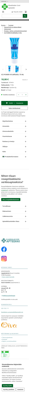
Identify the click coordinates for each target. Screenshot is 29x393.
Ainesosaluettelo (8, 131)
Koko (4, 151)
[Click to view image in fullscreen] (14, 50)
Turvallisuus (6, 206)
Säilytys (5, 146)
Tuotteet (10, 25)
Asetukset (20, 389)
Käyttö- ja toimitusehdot (9, 341)
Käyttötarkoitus (7, 121)
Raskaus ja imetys (8, 141)
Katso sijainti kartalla (8, 277)
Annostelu (5, 126)
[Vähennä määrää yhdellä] (18, 95)
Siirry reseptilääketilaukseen (10, 199)
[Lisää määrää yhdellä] (26, 95)
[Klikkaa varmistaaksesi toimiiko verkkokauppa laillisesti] (14, 355)
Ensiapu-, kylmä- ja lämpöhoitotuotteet (15, 31)
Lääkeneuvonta (7, 216)
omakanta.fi (4, 190)
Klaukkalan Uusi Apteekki (14, 6)
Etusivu (3, 25)
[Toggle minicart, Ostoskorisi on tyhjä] (25, 11)
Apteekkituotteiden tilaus (10, 221)
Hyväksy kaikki (7, 386)
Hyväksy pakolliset (8, 389)
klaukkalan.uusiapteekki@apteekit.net (12, 312)
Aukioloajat (3, 1)
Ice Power (8, 90)
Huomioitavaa (7, 136)
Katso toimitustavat (14, 108)
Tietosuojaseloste (7, 337)
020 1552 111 (5, 308)
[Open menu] (3, 12)
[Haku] (25, 16)
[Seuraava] (26, 69)
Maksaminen (6, 211)
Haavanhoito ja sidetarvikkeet (12, 27)
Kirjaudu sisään (18, 12)
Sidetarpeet (7, 29)
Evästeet (4, 339)
